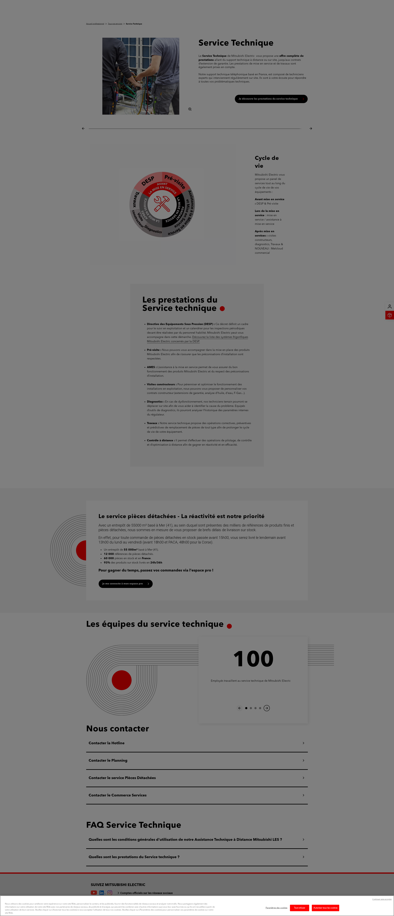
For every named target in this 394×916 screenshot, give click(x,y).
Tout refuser (299, 908)
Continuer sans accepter (382, 899)
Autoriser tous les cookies (325, 908)
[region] (197, 906)
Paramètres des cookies (276, 908)
